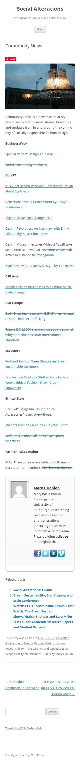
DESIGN (49, 638)
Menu (40, 29)
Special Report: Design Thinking (29, 154)
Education (62, 638)
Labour (60, 643)
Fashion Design (44, 643)
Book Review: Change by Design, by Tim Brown (40, 265)
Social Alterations (40, 8)
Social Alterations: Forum (32, 590)
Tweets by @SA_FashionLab (23, 728)
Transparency (34, 649)
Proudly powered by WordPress (24, 755)
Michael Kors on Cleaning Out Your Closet (36, 425)
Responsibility (14, 649)
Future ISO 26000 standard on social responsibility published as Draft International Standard (39, 334)
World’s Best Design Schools (26, 165)
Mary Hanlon (64, 654)
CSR (40, 638)
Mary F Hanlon (47, 488)
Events (28, 643)
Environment (14, 643)
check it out (42, 414)
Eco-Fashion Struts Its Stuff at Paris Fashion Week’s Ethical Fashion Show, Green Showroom (37, 382)
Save (12, 58)
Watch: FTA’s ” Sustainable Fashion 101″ (43, 606)
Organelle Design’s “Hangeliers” (28, 218)
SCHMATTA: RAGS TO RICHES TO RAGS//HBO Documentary (58, 688)
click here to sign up (57, 467)
